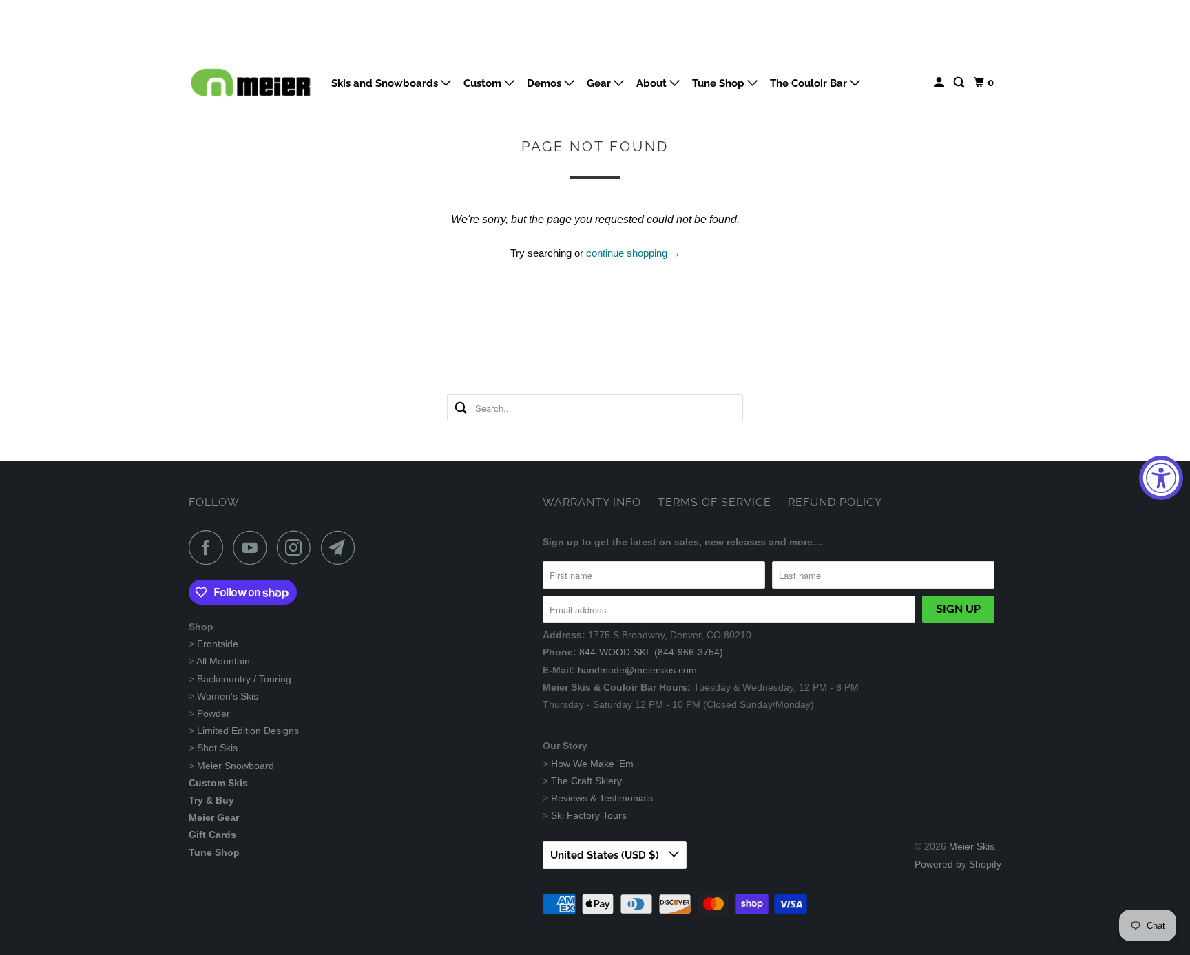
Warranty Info (592, 502)
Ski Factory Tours (589, 815)
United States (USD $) (606, 855)
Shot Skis (217, 747)
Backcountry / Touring (244, 678)
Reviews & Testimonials (602, 798)
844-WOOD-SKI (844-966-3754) (651, 652)
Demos (545, 83)
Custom (483, 83)
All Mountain (223, 661)
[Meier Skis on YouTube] (253, 547)
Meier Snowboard (235, 765)
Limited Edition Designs (248, 730)
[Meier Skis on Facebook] (209, 547)
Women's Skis (227, 696)
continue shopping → (633, 253)
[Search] (960, 83)
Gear (600, 83)
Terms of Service (714, 502)
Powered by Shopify (958, 864)
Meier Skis (971, 846)
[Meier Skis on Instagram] (297, 547)
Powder (213, 713)
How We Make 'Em (592, 763)
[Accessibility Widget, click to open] (1161, 478)
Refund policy (835, 502)
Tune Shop (719, 83)
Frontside (217, 643)
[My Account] (940, 83)
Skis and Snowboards (386, 83)
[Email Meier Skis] (341, 547)
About (652, 83)
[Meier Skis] (251, 88)
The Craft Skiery (586, 780)
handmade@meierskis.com (637, 669)
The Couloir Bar (810, 83)
